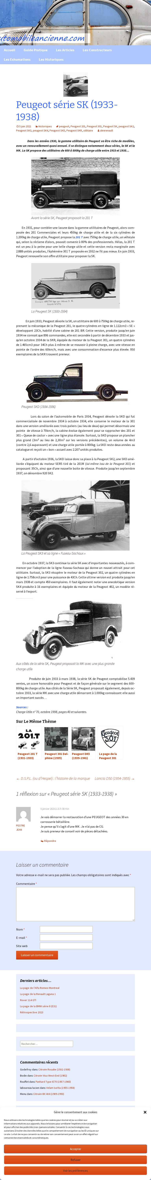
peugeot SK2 (126, 126)
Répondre (50, 841)
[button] (145, 1112)
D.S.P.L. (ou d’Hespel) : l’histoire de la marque (53, 778)
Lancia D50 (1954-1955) (115, 778)
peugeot (64, 126)
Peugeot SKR (74, 130)
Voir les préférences (75, 1171)
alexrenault (106, 130)
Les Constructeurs (97, 50)
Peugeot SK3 (23, 130)
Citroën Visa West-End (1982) (50, 1075)
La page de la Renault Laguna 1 (38, 994)
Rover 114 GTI (28, 1000)
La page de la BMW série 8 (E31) (38, 1006)
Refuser (76, 1160)
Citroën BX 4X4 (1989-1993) (48, 1094)
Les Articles (65, 50)
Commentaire (26, 884)
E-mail (21, 938)
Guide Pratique (36, 50)
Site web (22, 946)
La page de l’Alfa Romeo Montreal (39, 988)
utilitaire (88, 130)
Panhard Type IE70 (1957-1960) (53, 1081)
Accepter (75, 1149)
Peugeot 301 (94, 126)
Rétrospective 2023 (31, 1012)
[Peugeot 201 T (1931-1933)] (75, 186)
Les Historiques (51, 59)
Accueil (9, 50)
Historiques (45, 126)
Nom (20, 929)
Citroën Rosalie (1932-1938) (54, 1069)
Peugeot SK (110, 126)
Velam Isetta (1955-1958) (60, 1088)
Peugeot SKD (57, 130)
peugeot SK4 (40, 130)
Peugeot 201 (78, 126)
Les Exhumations (17, 59)
